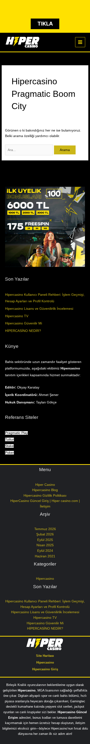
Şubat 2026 (45, 534)
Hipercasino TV (16, 316)
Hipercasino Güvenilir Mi (23, 323)
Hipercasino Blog (45, 490)
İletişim (45, 506)
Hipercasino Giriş (45, 669)
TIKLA (45, 23)
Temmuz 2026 (45, 529)
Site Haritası (45, 656)
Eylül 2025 (45, 540)
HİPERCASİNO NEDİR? (23, 331)
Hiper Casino (45, 485)
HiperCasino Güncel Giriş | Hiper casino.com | (45, 501)
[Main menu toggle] (80, 42)
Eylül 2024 (45, 551)
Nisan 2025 (45, 545)
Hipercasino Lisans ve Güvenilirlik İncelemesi (39, 308)
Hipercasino (45, 578)
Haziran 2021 (45, 556)
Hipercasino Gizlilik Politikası (45, 495)
